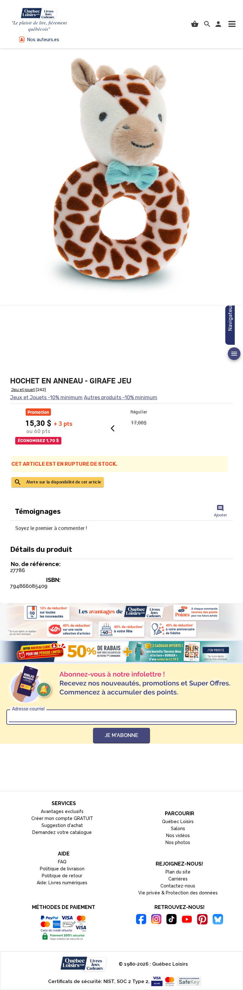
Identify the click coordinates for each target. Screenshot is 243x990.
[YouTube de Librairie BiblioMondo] (187, 920)
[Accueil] (39, 13)
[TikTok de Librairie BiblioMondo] (171, 920)
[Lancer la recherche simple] (207, 24)
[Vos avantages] (121, 620)
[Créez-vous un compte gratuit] (121, 651)
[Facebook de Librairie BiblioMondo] (141, 920)
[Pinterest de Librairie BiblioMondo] (202, 920)
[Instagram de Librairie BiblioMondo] (156, 920)
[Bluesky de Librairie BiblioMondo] (218, 920)
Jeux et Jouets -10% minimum (46, 397)
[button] (231, 24)
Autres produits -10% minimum (120, 397)
